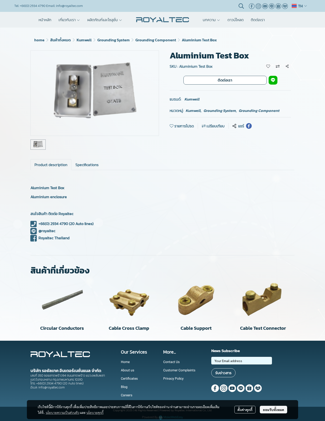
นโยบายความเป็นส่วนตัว (62, 412)
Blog (124, 387)
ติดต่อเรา (225, 80)
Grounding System (113, 40)
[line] (272, 6)
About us (127, 370)
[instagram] (258, 6)
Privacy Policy (173, 378)
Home (125, 362)
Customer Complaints (179, 370)
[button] (241, 6)
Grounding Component (155, 40)
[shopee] (278, 6)
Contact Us (171, 362)
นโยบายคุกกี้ (94, 412)
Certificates (129, 378)
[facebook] (252, 6)
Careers (126, 395)
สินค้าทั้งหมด (60, 40)
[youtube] (265, 6)
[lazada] (285, 6)
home (39, 40)
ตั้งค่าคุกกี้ (244, 409)
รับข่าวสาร (223, 373)
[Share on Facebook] (249, 126)
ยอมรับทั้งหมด (273, 409)
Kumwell (84, 40)
